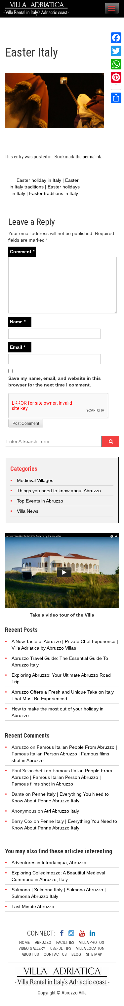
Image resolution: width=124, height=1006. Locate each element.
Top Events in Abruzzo (40, 500)
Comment (22, 251)
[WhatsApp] (116, 64)
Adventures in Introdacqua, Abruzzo (49, 862)
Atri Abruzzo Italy (61, 811)
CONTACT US (55, 954)
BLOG (76, 954)
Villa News (27, 511)
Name (17, 321)
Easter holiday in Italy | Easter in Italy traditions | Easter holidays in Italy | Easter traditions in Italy (45, 187)
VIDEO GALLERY (32, 948)
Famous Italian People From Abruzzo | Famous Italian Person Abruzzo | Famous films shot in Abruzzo (64, 753)
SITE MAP (94, 954)
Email (17, 347)
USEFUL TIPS (60, 948)
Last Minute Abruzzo (33, 906)
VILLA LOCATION (90, 948)
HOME (24, 942)
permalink (92, 157)
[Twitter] (116, 51)
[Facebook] (116, 37)
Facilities (65, 942)
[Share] (116, 97)
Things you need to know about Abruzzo (59, 490)
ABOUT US (30, 954)
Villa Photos (91, 942)
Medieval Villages (35, 480)
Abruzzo (43, 942)
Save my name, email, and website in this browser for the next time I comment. (54, 381)
